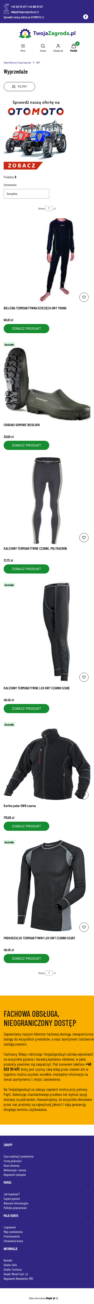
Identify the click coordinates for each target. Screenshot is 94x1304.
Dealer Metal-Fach (14, 1274)
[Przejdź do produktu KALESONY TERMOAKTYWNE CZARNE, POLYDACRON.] (47, 500)
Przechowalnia (12, 1236)
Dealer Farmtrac (13, 1269)
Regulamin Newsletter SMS (18, 1278)
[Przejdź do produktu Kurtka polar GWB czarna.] (47, 760)
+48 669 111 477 (35, 6)
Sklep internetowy (42, 1298)
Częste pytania (12, 1198)
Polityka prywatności (15, 1208)
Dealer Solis (10, 1265)
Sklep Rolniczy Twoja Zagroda (17, 62)
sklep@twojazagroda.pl (23, 12)
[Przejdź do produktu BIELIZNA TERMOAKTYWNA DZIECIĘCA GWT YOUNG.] (47, 261)
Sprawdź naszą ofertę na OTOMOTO (22, 17)
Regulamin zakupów (15, 1175)
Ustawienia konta (13, 1241)
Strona (41, 208)
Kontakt (8, 1260)
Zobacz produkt (26, 328)
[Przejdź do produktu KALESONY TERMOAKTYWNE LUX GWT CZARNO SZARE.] (47, 632)
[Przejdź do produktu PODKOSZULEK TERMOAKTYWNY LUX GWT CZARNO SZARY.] (47, 886)
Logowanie (10, 1227)
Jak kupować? (12, 1194)
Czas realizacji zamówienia (19, 1156)
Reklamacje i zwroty (15, 1170)
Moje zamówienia (13, 1232)
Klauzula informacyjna (16, 1203)
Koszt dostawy (11, 1165)
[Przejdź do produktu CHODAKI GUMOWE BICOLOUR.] (47, 380)
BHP (38, 62)
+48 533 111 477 (18, 6)
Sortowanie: (10, 185)
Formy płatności (13, 1161)
